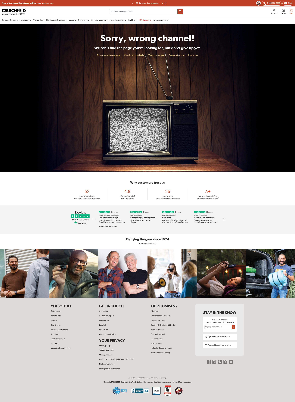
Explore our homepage (108, 55)
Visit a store (103, 330)
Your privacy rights (106, 350)
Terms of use (142, 378)
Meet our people (156, 55)
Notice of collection (107, 364)
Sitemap (163, 378)
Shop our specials (58, 339)
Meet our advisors (158, 320)
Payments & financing (59, 330)
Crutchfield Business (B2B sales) (163, 325)
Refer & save (55, 325)
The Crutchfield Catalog (160, 353)
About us (154, 311)
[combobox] (146, 11)
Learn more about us (147, 244)
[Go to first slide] (162, 3)
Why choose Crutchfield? (161, 316)
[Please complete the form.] (233, 327)
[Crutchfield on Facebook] (208, 362)
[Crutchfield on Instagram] (214, 362)
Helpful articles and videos (161, 348)
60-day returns (147, 3)
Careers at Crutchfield (107, 334)
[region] (147, 273)
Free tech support (158, 334)
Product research (157, 330)
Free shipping (27, 3)
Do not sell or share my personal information (116, 360)
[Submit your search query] (180, 11)
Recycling (54, 334)
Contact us (103, 311)
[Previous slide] (133, 3)
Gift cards (54, 343)
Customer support (106, 316)
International (104, 320)
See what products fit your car (183, 55)
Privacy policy (104, 346)
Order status (55, 311)
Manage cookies (105, 355)
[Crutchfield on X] (225, 362)
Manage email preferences (109, 369)
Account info (56, 316)
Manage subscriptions (60, 348)
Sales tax (132, 378)
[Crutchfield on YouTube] (231, 362)
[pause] (165, 3)
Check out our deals (134, 55)
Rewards (54, 320)
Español (102, 325)
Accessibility (153, 378)
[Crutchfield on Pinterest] (220, 362)
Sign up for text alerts (218, 337)
